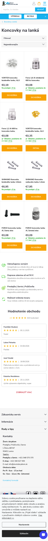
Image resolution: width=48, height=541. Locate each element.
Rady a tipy (8, 429)
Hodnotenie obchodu (24, 311)
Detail (36, 148)
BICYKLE (30, 16)
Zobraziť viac (24, 392)
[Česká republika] (13, 493)
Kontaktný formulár (10, 480)
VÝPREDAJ (15, 16)
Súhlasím (24, 533)
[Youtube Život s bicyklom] (35, 493)
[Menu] (44, 3)
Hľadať (40, 9)
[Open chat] (43, 535)
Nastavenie (24, 524)
